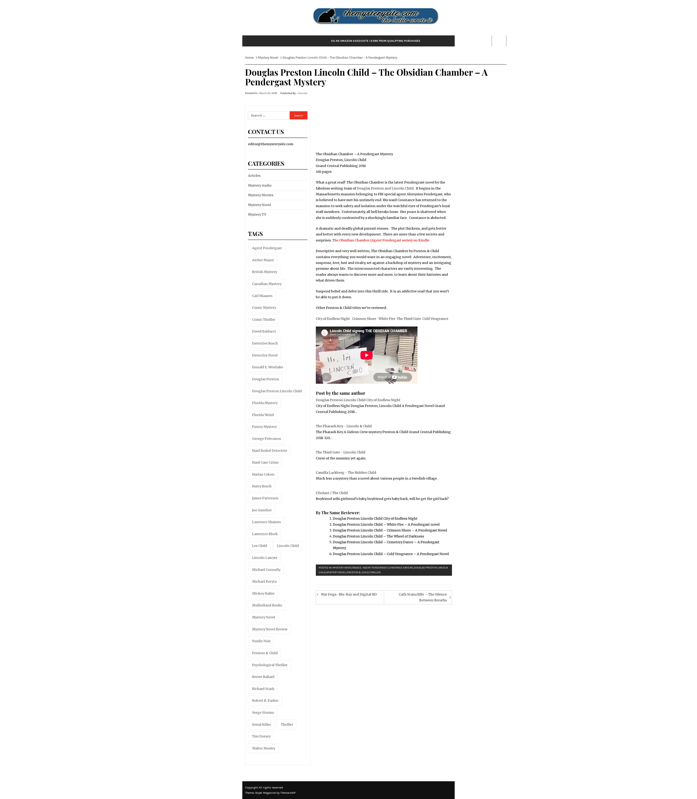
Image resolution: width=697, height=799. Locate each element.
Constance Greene (400, 567)
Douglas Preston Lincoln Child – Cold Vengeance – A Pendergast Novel (391, 554)
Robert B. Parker (265, 700)
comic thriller (263, 319)
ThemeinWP (288, 792)
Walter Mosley (263, 748)
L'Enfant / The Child (332, 493)
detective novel (265, 355)
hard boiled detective (269, 451)
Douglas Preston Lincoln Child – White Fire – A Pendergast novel (386, 524)
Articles (254, 176)
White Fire (386, 319)
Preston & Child (358, 572)
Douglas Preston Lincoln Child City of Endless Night (358, 400)
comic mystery (264, 307)
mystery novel (336, 572)
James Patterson (265, 498)
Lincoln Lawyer (264, 558)
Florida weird (263, 415)
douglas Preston (265, 379)
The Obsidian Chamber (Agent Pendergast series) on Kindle (380, 240)
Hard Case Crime (265, 462)
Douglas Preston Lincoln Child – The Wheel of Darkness (378, 536)
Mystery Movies (260, 195)
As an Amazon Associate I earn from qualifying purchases (375, 40)
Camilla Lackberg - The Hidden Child (346, 472)
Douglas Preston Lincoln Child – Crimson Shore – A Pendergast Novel (390, 530)
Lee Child (259, 546)
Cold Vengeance (435, 319)
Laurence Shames (266, 522)
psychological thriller (270, 665)
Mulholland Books (267, 605)
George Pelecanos (266, 439)
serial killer (261, 724)
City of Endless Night (333, 319)
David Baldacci (264, 331)
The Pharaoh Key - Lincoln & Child (344, 426)
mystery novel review (270, 629)
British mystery (264, 272)
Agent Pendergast (375, 567)
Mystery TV (257, 214)
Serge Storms (263, 712)
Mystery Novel (342, 567)
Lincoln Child (288, 546)
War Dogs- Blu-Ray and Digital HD (349, 594)
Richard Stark (263, 689)
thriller (375, 572)
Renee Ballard (263, 677)
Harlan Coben (263, 474)
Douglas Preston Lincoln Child (277, 391)
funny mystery (264, 427)
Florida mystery (265, 403)
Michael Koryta (264, 581)
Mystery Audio (260, 185)
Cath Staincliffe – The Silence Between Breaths (423, 597)
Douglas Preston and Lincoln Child (385, 188)
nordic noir (261, 641)
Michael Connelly (266, 570)
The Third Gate (408, 319)
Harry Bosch (262, 486)
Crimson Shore (364, 319)
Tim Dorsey (261, 736)
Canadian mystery (267, 284)
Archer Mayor (263, 260)
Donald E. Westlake (267, 367)
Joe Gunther (262, 510)
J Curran (302, 93)
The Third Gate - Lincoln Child (340, 452)
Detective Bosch (265, 343)
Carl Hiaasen (262, 296)
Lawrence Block (265, 534)
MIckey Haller (263, 593)
